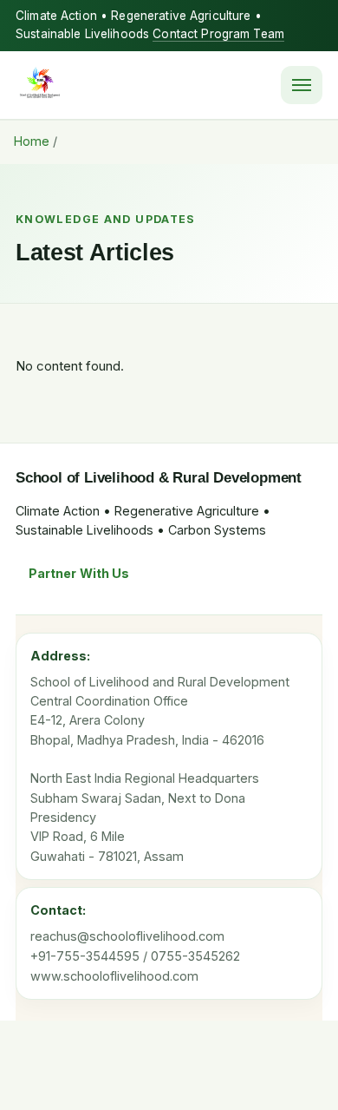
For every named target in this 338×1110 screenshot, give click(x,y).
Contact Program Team (218, 34)
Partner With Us (79, 573)
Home (31, 141)
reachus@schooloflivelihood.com (127, 936)
